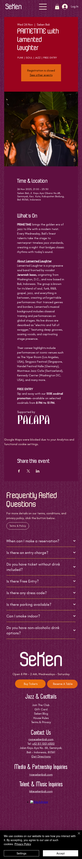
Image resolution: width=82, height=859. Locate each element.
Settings (21, 853)
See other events (41, 75)
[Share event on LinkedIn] (37, 471)
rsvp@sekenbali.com (40, 739)
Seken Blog (41, 713)
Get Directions (41, 756)
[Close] (76, 835)
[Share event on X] (28, 471)
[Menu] (43, 6)
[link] (57, 6)
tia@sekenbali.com (41, 774)
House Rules (41, 718)
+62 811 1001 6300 (43, 743)
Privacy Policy (22, 844)
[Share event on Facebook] (19, 471)
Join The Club (41, 705)
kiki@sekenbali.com (41, 791)
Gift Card (41, 709)
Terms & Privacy (41, 722)
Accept (60, 853)
